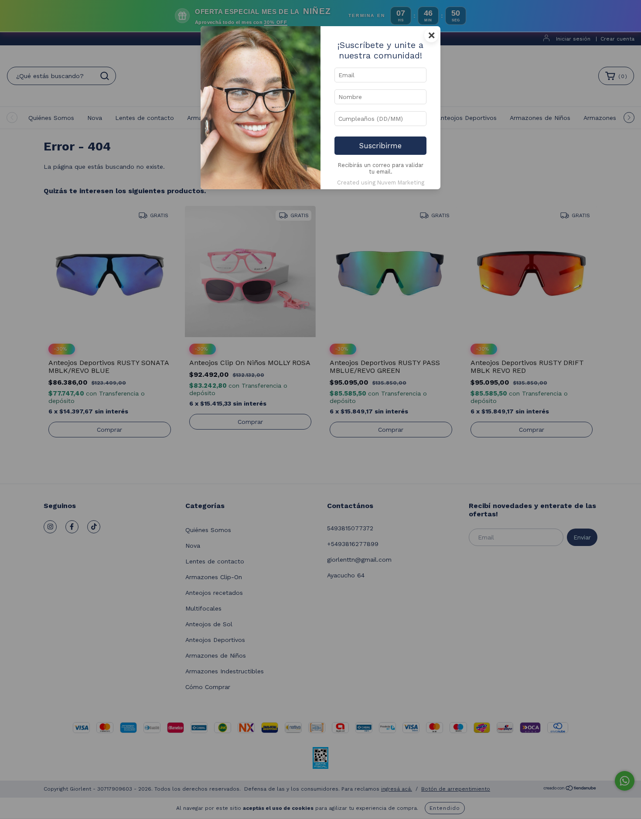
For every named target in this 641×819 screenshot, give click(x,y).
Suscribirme (380, 145)
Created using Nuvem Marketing (380, 182)
